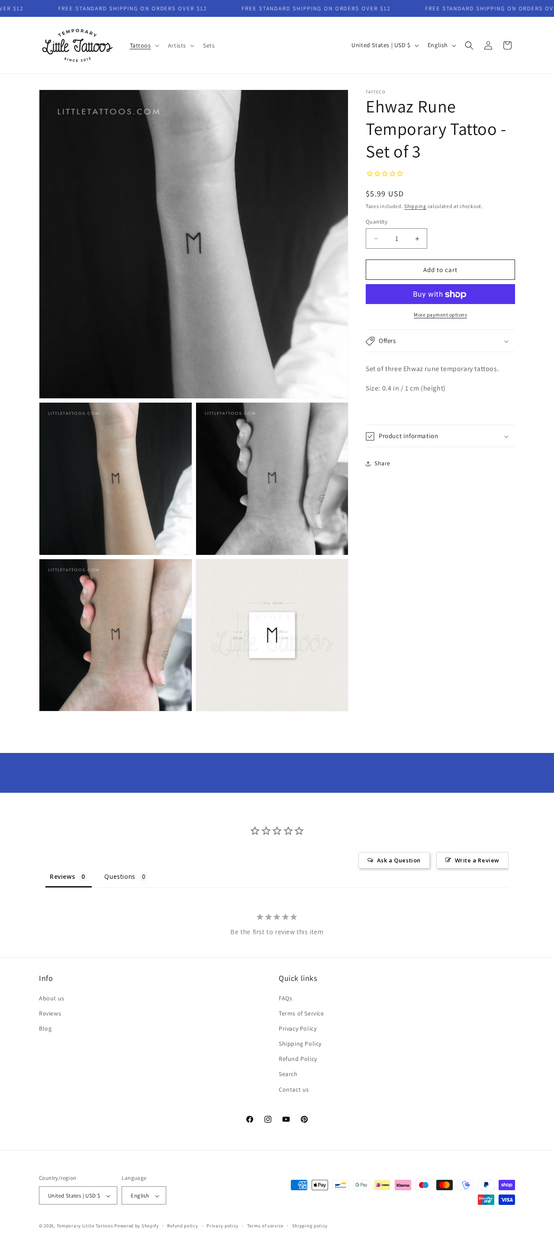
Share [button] (382, 463)
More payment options (440, 315)
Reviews (50, 1013)
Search (288, 1074)
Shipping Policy (300, 1043)
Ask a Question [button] (399, 860)
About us (51, 998)
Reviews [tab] (62, 876)
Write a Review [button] (477, 860)
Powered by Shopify (136, 1226)
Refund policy (182, 1226)
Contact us (294, 1089)
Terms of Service (301, 1013)
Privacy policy (222, 1226)
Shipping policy (310, 1226)
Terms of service (265, 1226)
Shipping (415, 206)
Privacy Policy (297, 1028)
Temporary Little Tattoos (85, 1226)
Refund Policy (298, 1059)
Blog (45, 1028)
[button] (144, 45)
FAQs (285, 998)
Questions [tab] (119, 876)
